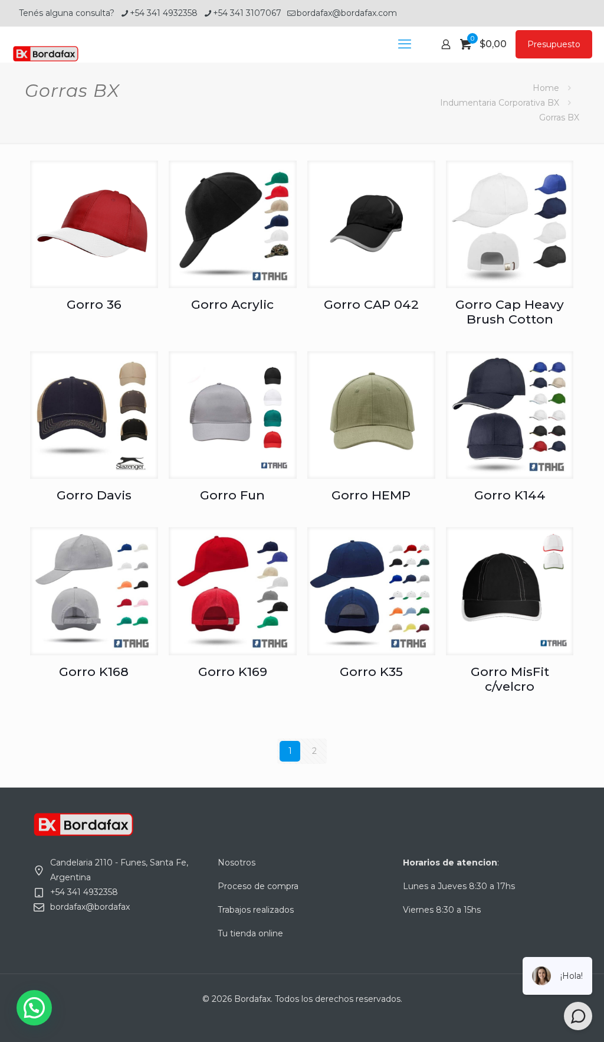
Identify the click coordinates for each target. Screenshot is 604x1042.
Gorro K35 (371, 671)
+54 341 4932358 (164, 13)
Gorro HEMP (371, 495)
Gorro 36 (94, 304)
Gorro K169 (232, 671)
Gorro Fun (232, 495)
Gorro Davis (94, 495)
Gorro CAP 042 (371, 304)
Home (546, 88)
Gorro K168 (94, 671)
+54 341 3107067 (247, 13)
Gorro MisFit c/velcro (510, 679)
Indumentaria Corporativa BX (499, 102)
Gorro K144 (510, 495)
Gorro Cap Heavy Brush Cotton (509, 311)
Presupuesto (553, 44)
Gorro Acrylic (232, 304)
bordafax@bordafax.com (347, 13)
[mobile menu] (405, 44)
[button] (34, 1007)
